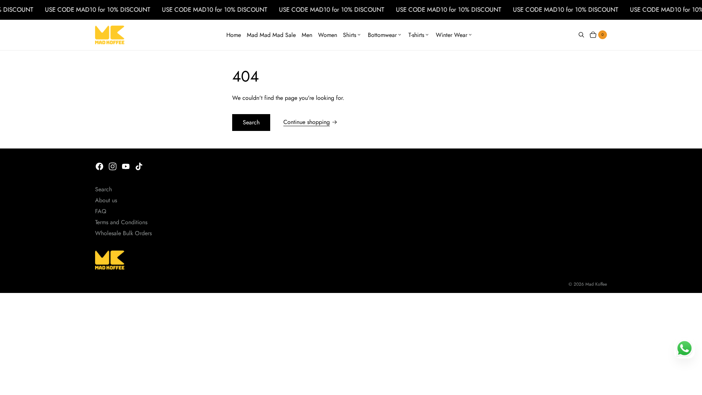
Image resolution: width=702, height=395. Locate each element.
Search (251, 122)
